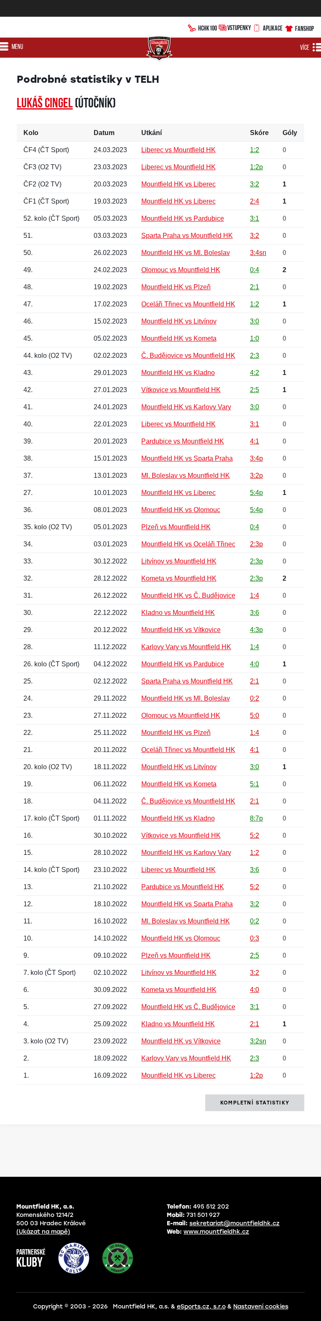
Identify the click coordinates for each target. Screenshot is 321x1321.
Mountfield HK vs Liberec (178, 184)
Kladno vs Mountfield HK (178, 612)
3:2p (256, 475)
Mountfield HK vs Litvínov (179, 321)
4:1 (254, 441)
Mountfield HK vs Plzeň (176, 287)
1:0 (254, 338)
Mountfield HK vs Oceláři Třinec (188, 544)
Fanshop (304, 28)
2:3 (254, 355)
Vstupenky (239, 27)
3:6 (254, 612)
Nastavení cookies (260, 1306)
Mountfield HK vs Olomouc (180, 509)
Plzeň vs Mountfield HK (176, 526)
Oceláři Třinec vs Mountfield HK (188, 304)
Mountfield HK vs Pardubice (182, 218)
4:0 (254, 664)
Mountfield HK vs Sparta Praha (187, 458)
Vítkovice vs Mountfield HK (181, 389)
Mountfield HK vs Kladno (178, 372)
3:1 (254, 218)
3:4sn (258, 252)
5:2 (254, 835)
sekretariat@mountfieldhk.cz (234, 1223)
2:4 (254, 201)
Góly (290, 132)
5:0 (254, 715)
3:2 (254, 184)
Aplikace (273, 28)
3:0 (254, 321)
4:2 (254, 372)
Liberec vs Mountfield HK (178, 149)
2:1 (254, 287)
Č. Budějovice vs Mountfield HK (188, 355)
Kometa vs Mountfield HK (179, 578)
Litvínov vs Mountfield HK (179, 561)
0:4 (254, 269)
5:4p (256, 492)
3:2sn (258, 1041)
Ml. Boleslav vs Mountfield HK (185, 475)
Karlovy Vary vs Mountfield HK (186, 646)
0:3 (254, 938)
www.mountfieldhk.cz (216, 1231)
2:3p (256, 544)
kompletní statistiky (254, 1103)
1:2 (254, 149)
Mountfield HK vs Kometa (179, 338)
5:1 (254, 784)
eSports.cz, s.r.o (201, 1306)
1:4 (254, 595)
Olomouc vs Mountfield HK (180, 269)
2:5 (254, 389)
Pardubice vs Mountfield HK (182, 441)
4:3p (256, 629)
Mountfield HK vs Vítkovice (181, 629)
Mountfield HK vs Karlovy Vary (186, 407)
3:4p (256, 458)
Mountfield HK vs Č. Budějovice (188, 595)
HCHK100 (207, 28)
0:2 (254, 698)
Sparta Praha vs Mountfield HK (187, 235)
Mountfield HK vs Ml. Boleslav (185, 252)
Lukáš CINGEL (45, 104)
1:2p (256, 167)
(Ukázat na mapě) (43, 1231)
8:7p (256, 818)
